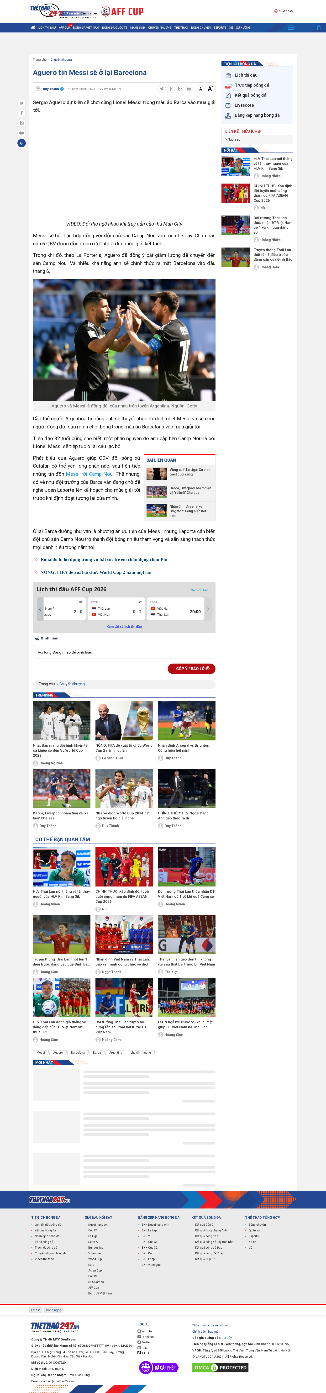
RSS (144, 1348)
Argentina (115, 1052)
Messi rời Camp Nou (89, 474)
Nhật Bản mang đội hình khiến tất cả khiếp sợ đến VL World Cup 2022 (61, 750)
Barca (97, 1052)
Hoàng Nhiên (50, 904)
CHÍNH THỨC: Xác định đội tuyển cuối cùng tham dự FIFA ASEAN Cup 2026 (122, 896)
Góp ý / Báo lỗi (191, 668)
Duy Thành (173, 758)
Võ (250, 1247)
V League (94, 1253)
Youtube (146, 1331)
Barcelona (78, 1052)
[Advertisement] (163, 43)
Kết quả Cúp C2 (205, 1259)
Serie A (93, 1242)
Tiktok (145, 1353)
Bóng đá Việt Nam (86, 27)
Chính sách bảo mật (206, 1331)
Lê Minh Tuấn (112, 758)
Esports (220, 27)
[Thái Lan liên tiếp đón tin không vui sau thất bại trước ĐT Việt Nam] (187, 935)
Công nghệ (53, 1310)
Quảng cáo (286, 11)
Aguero (58, 1052)
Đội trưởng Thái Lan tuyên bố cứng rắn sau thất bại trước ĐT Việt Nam (121, 1027)
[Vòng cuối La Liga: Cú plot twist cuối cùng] (157, 474)
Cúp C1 (93, 1230)
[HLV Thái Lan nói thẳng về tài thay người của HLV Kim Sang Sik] (61, 866)
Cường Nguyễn (51, 763)
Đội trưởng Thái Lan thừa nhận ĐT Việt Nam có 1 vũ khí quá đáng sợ (186, 894)
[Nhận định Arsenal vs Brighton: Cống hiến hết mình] (157, 511)
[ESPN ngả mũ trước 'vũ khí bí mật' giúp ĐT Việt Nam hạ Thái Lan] (187, 997)
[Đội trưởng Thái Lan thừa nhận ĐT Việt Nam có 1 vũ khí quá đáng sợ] (187, 866)
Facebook (147, 1337)
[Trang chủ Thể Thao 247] (33, 27)
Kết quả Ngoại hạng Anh (211, 1230)
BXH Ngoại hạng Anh (155, 1224)
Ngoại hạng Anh (98, 1224)
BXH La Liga (150, 1230)
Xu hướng (243, 27)
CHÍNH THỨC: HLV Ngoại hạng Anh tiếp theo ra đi (183, 815)
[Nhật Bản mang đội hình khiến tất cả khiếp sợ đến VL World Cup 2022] (61, 720)
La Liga (93, 1236)
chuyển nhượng (141, 1052)
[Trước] (40, 609)
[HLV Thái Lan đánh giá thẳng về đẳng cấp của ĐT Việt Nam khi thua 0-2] (61, 997)
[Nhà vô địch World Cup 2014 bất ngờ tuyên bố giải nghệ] (124, 788)
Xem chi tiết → (201, 590)
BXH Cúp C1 (150, 1242)
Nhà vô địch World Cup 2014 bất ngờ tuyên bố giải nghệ (122, 815)
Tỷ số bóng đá (44, 1242)
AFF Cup (93, 1287)
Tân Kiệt (171, 972)
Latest (35, 1310)
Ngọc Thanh (111, 972)
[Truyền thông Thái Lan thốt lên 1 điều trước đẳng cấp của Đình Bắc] (61, 935)
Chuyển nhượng (159, 27)
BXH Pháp (148, 1259)
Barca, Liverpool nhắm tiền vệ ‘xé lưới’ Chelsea (190, 490)
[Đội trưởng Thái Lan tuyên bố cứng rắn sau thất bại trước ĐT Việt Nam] (124, 997)
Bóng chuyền (201, 27)
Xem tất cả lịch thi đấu (124, 626)
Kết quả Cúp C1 (205, 1224)
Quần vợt (255, 1230)
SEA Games (96, 1282)
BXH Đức (147, 1253)
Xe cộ (252, 1242)
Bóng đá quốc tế (114, 27)
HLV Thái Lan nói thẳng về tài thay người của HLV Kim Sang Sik (61, 894)
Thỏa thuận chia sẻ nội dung (211, 1325)
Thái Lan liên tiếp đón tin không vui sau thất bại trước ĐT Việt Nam (186, 961)
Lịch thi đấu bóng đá (48, 1224)
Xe (231, 27)
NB (104, 909)
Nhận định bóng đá (47, 1236)
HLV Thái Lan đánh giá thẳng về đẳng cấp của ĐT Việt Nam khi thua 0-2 (59, 1027)
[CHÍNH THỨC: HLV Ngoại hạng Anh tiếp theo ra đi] (187, 788)
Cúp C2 (93, 1276)
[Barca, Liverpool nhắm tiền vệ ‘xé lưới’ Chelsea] (157, 492)
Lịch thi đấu (47, 27)
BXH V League (151, 1264)
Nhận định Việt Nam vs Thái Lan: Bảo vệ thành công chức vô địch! (122, 961)
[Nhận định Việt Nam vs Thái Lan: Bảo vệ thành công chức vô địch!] (124, 935)
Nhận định (137, 27)
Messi (41, 1052)
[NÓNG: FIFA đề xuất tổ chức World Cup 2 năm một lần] (124, 720)
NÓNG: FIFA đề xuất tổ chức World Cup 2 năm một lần (96, 572)
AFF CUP (64, 27)
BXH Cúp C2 (150, 1247)
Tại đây (227, 1338)
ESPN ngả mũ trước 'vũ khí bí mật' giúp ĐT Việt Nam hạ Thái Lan (185, 1024)
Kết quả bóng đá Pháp (209, 1253)
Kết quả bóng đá (45, 1230)
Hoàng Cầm (49, 972)
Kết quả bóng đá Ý (207, 1236)
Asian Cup (95, 1270)
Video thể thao (44, 1259)
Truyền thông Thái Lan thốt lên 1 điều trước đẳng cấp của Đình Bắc (61, 961)
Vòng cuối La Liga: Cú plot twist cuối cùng (190, 472)
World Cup (95, 1259)
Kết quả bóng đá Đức (208, 1247)
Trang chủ (40, 59)
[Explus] (124, 647)
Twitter (146, 1342)
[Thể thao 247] (63, 11)
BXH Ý (146, 1236)
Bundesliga (95, 1247)
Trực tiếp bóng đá (46, 1247)
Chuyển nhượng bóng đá (51, 1253)
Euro (91, 1264)
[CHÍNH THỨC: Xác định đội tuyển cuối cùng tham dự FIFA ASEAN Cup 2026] (124, 866)
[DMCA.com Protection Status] (221, 1367)
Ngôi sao (234, 139)
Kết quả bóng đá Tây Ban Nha (214, 1242)
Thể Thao (181, 27)
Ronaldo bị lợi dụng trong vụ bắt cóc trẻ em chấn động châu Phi (104, 559)
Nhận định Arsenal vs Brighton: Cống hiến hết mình (188, 511)
